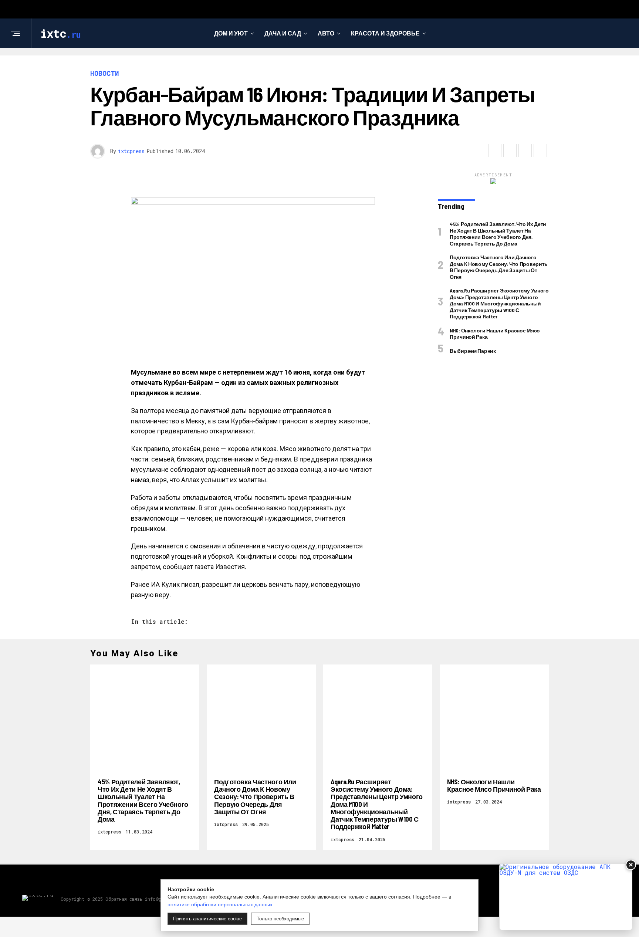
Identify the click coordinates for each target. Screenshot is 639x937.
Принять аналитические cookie (207, 918)
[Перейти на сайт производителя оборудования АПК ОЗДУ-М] (566, 897)
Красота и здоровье (385, 33)
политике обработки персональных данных (220, 904)
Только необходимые (280, 918)
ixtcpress (131, 151)
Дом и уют (231, 33)
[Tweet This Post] (510, 150)
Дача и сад (282, 33)
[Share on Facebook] (494, 150)
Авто (326, 33)
